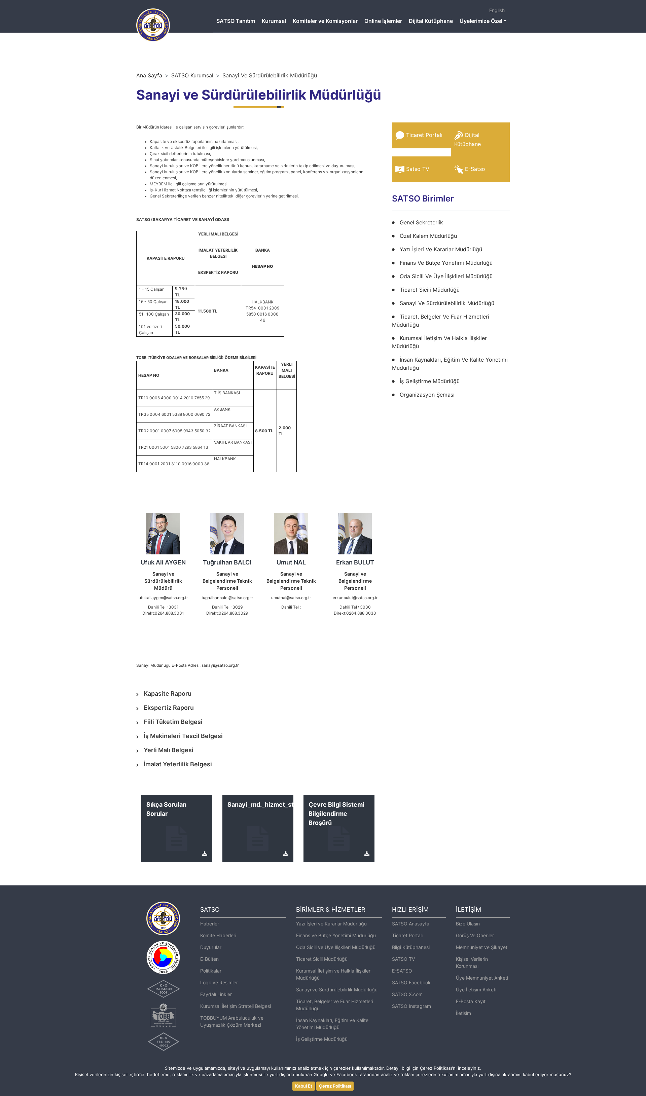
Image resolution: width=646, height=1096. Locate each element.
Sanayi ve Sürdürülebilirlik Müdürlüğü (337, 989)
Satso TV (417, 169)
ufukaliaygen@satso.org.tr (163, 597)
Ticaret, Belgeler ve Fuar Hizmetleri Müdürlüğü (334, 1004)
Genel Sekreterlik (421, 222)
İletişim (463, 1013)
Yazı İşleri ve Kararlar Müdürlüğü (331, 923)
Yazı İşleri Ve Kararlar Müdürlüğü (441, 249)
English (497, 10)
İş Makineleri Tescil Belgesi (183, 735)
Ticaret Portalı (424, 135)
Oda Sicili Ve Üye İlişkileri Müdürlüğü (446, 276)
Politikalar (210, 971)
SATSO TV (403, 959)
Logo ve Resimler (219, 982)
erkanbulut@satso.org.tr (355, 597)
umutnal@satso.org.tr (291, 597)
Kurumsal (274, 20)
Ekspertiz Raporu (169, 707)
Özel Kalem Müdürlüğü (428, 235)
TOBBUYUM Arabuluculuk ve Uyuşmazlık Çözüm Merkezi (231, 1021)
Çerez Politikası (335, 1086)
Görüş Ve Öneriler (475, 935)
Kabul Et (303, 1086)
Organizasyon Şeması (427, 394)
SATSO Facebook (411, 982)
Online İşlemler (383, 20)
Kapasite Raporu (167, 693)
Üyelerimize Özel (481, 20)
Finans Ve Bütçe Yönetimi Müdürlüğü (446, 262)
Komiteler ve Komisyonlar (325, 20)
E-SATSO (402, 971)
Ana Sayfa (149, 75)
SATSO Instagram (411, 1006)
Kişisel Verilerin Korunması (472, 962)
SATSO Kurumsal (192, 75)
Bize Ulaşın (468, 923)
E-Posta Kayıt (471, 1001)
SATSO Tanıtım (235, 20)
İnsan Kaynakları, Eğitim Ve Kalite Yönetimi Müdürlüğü (450, 363)
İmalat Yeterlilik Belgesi (178, 764)
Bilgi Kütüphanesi (411, 947)
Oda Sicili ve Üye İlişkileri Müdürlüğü (335, 947)
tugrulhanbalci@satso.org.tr (227, 597)
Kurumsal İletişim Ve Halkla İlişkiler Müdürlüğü (439, 342)
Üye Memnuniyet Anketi (482, 978)
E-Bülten (209, 959)
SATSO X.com (407, 994)
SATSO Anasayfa (410, 923)
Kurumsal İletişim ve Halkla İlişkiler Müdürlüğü (333, 974)
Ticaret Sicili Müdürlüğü (430, 289)
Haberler (209, 923)
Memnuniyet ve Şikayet (481, 947)
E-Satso (475, 169)
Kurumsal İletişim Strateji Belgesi (235, 1006)
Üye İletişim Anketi (476, 989)
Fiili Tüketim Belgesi (173, 721)
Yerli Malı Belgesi (168, 750)
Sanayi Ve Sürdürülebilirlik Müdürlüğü (269, 75)
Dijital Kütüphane (431, 20)
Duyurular (210, 947)
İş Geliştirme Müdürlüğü (430, 381)
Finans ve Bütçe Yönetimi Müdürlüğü (336, 935)
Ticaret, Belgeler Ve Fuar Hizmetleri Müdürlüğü (440, 320)
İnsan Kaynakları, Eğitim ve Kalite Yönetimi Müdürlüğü (332, 1023)
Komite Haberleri (218, 935)
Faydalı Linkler (216, 994)
